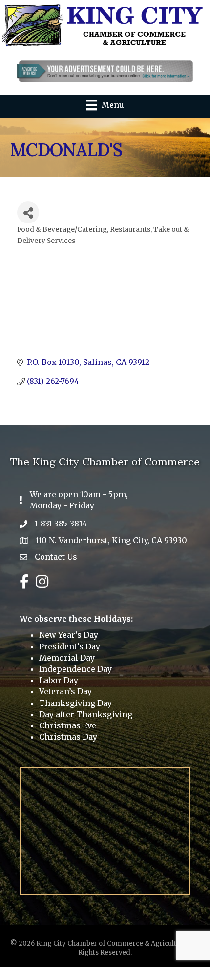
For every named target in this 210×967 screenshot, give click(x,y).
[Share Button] (28, 212)
